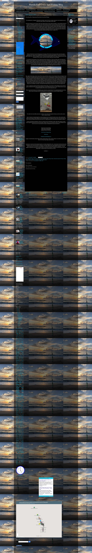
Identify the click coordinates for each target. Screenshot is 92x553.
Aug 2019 (19, 38)
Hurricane (21, 408)
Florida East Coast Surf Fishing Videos (19, 127)
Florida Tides (19, 398)
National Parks (21, 421)
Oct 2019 (19, 35)
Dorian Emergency (21, 366)
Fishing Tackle (18, 383)
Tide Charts (18, 457)
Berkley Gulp (17, 346)
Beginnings (29, 158)
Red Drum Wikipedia (19, 261)
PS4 (21, 428)
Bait (21, 336)
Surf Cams (17, 451)
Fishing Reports (19, 382)
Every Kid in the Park (19, 369)
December (19, 313)
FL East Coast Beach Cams (31, 9)
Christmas (17, 358)
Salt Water (17, 438)
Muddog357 (19, 83)
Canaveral (20, 350)
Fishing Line (17, 379)
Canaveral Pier (18, 353)
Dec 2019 (19, 27)
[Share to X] (40, 157)
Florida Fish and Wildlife (20, 394)
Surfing (40, 159)
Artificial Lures (18, 334)
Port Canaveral (18, 428)
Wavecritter (18, 84)
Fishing (50, 158)
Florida (52, 158)
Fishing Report (18, 381)
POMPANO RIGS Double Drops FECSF (23, 11)
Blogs (32, 158)
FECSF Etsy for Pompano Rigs (46, 132)
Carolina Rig (17, 356)
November (19, 314)
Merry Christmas (18, 418)
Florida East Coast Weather (19, 393)
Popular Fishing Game (20, 427)
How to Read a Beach (19, 407)
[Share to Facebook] (41, 157)
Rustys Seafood (21, 437)
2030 (18, 23)
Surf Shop (19, 455)
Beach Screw (18, 343)
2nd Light (19, 330)
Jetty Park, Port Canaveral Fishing (37, 11)
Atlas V (22, 334)
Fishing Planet (20, 380)
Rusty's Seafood (20, 436)
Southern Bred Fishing (19, 77)
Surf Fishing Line (20, 453)
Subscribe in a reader (19, 328)
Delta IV (18, 364)
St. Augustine (21, 449)
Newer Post (28, 192)
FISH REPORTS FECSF (20, 9)
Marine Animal (18, 415)
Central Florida (21, 357)
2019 (18, 26)
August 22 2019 (18, 336)
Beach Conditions (18, 341)
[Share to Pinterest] (42, 157)
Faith (45, 158)
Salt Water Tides (18, 79)
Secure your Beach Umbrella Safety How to (21, 242)
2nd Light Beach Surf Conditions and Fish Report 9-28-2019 (21, 231)
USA (41, 159)
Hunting (64, 158)
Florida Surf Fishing (19, 397)
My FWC (21, 420)
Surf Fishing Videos (18, 454)
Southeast (22, 446)
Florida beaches (19, 386)
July (18, 325)
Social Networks (18, 446)
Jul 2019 (19, 39)
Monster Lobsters (28, 159)
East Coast (42, 158)
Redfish (20, 430)
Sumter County (21, 450)
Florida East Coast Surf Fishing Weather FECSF (21, 186)
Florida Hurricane (20, 396)
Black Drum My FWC (19, 263)
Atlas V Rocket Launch (20, 335)
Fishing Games (18, 377)
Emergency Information (19, 368)
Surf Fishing (36, 159)
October (19, 321)
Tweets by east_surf (72, 29)
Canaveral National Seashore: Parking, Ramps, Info (46, 9)
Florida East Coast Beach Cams (20, 30)
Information (21, 410)
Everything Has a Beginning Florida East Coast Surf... (20, 33)
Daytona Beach (21, 363)
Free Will (21, 399)
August (19, 324)
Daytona (17, 363)
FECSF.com (46, 134)
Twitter (18, 458)
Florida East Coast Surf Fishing (49, 11)
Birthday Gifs (21, 346)
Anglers (17, 333)
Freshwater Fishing (18, 400)
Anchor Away (20, 332)
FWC (19, 401)
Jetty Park (17, 411)
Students (17, 450)
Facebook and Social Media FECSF (62, 11)
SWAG (18, 456)
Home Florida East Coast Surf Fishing (19, 120)
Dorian (17, 366)
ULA (20, 458)
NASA (17, 421)
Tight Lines (22, 457)
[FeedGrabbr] (46, 496)
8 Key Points (20, 331)
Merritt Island (20, 417)
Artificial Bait (22, 333)
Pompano (17, 426)
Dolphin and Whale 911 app (19, 365)
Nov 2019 (19, 28)
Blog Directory (23, 548)
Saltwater (32, 159)
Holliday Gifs (20, 406)
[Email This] (38, 157)
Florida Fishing (20, 395)
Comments (19, 107)
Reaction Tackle (18, 429)
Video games (45, 159)
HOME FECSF (58, 9)
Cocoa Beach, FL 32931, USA (38, 160)
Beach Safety (21, 342)
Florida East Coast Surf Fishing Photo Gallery (19, 129)
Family (47, 158)
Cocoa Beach (36, 158)
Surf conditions (22, 451)
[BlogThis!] (39, 157)
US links (20, 459)
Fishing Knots (20, 378)
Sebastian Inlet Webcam (19, 75)
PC (17, 425)
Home (46, 192)
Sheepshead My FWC (19, 265)
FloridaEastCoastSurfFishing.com (46, 136)
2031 (18, 22)
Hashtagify (17, 405)
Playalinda (21, 425)
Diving (39, 158)
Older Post (64, 192)
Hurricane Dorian (18, 409)
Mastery (20, 416)
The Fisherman (22, 456)
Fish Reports (20, 373)
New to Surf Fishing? (66, 9)
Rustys (17, 437)
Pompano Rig (21, 426)
